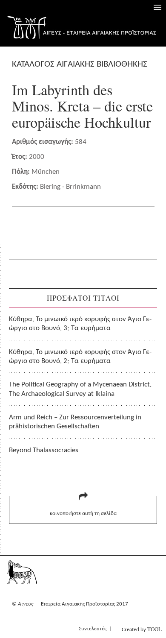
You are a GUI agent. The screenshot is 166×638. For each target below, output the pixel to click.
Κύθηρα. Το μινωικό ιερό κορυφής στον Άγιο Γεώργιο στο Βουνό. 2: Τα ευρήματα (80, 356)
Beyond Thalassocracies (43, 450)
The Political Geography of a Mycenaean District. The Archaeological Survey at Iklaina (80, 389)
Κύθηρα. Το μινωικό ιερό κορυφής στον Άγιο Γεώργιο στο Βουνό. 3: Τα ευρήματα (80, 324)
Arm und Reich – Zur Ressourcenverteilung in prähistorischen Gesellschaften (75, 422)
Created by (142, 629)
